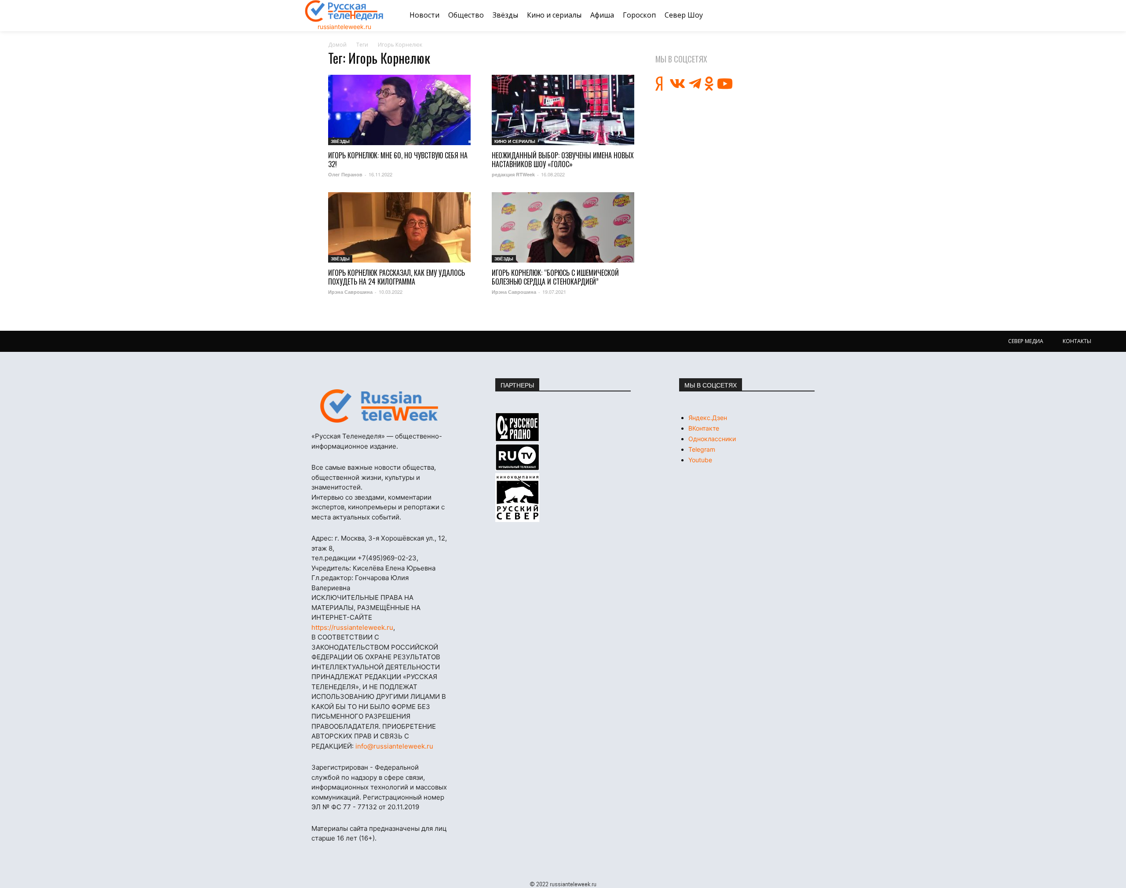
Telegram (701, 449)
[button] (810, 15)
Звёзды (340, 141)
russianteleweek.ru (344, 26)
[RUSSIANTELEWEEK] (344, 11)
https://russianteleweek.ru (352, 627)
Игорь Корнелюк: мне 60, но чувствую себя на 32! (398, 159)
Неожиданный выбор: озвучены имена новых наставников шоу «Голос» (563, 159)
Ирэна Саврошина (350, 292)
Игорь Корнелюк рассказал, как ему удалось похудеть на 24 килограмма (396, 277)
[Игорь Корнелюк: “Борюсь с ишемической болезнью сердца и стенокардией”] (563, 227)
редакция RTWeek (513, 174)
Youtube (700, 460)
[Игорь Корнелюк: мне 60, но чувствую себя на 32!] (399, 110)
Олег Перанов (345, 174)
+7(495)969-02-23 (387, 558)
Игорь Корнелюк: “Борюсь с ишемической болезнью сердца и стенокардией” (555, 277)
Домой (337, 44)
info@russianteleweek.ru (394, 746)
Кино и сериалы (514, 141)
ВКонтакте (703, 428)
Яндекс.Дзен (707, 417)
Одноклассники (712, 438)
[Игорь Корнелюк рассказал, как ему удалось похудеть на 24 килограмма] (399, 227)
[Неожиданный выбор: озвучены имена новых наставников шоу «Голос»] (563, 110)
